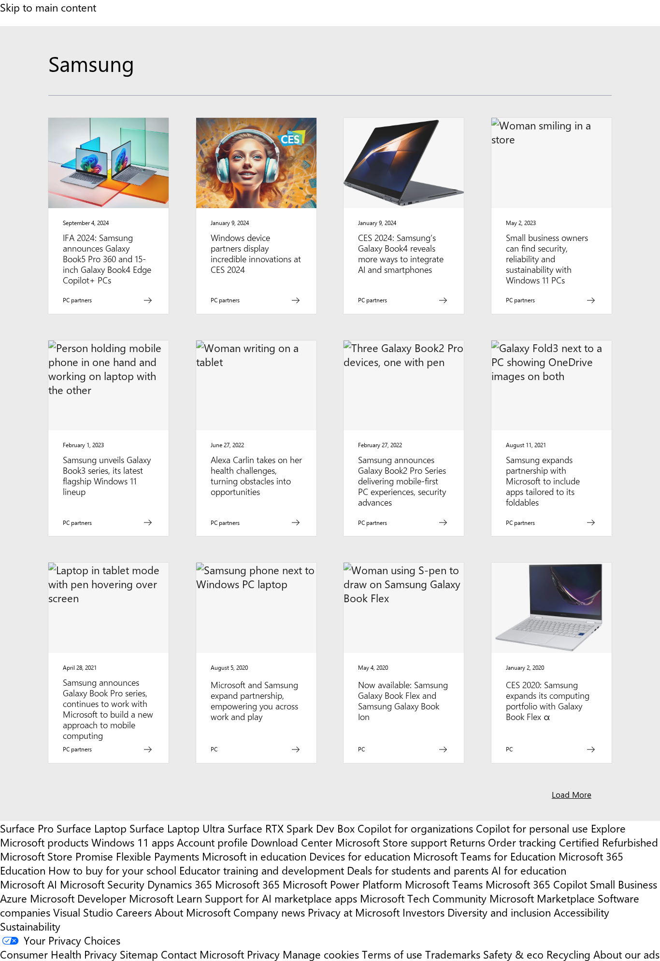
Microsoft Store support (391, 842)
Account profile (212, 842)
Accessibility (581, 912)
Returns (467, 842)
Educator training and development (261, 870)
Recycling (568, 954)
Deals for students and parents (417, 870)
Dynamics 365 (179, 884)
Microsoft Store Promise (56, 856)
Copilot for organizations (415, 828)
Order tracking (522, 842)
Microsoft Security (102, 884)
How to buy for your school (112, 870)
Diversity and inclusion (499, 912)
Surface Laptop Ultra (177, 828)
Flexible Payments (157, 856)
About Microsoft (192, 912)
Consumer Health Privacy (58, 954)
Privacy (265, 954)
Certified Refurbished (608, 842)
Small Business (623, 884)
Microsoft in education (254, 856)
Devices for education (359, 856)
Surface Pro (27, 828)
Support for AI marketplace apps (281, 898)
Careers (134, 912)
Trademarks (452, 954)
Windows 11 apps (132, 842)
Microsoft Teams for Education (484, 856)
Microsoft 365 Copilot (536, 884)
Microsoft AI (28, 884)
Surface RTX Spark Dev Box (291, 828)
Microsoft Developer (78, 898)
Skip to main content (48, 7)
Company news (269, 912)
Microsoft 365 (247, 884)
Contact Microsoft (202, 954)
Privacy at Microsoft (354, 912)
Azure (13, 898)
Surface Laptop (92, 828)
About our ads (626, 954)
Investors (423, 912)
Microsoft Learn (165, 898)
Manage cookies (321, 954)
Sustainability (30, 926)
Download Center (291, 842)
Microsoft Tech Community (423, 898)
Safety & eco (513, 954)
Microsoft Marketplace (542, 898)
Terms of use (392, 954)
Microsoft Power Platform (342, 884)
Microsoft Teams (444, 884)
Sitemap (139, 954)
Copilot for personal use (532, 828)
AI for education (528, 870)
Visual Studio (83, 912)
